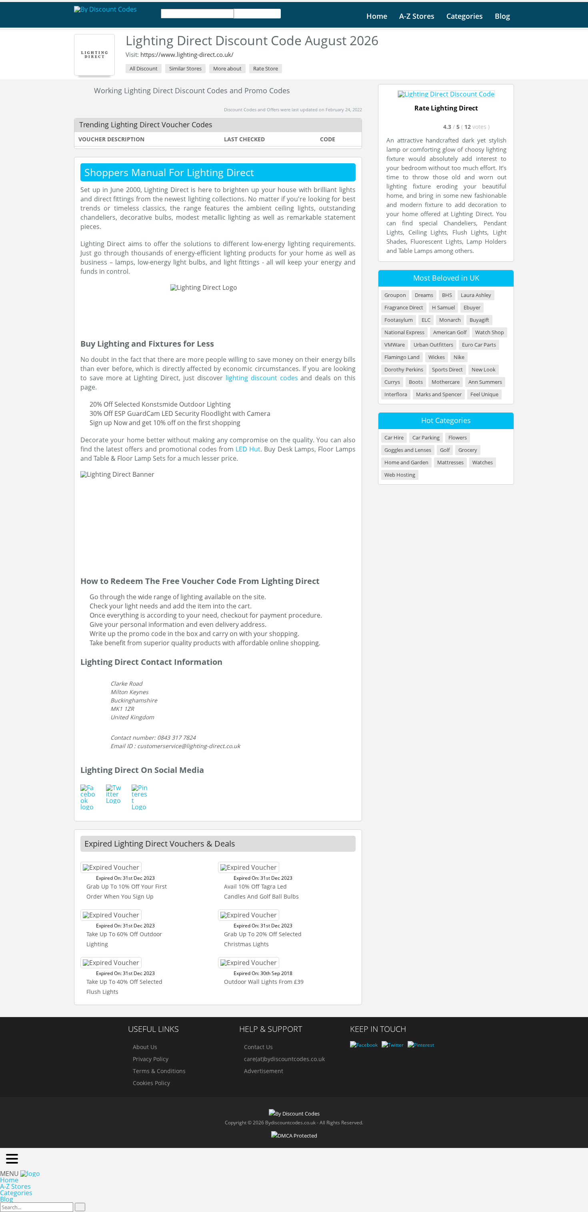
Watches (482, 462)
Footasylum (398, 320)
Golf (445, 450)
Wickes (436, 357)
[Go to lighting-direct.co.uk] (446, 94)
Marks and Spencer (439, 394)
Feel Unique (484, 394)
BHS (447, 295)
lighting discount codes (263, 377)
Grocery (467, 450)
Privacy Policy (150, 1059)
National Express (404, 332)
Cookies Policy (151, 1083)
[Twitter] (393, 1044)
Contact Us (258, 1047)
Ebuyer (472, 307)
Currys (392, 382)
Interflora (395, 394)
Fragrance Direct (403, 307)
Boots (416, 382)
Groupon (395, 295)
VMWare (394, 344)
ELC (426, 320)
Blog (502, 16)
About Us (145, 1047)
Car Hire (394, 437)
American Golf (449, 332)
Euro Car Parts (479, 344)
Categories (464, 16)
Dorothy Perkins (403, 369)
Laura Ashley (476, 295)
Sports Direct (447, 369)
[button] (12, 1159)
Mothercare (446, 382)
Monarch (450, 320)
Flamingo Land (402, 357)
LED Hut (248, 449)
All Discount (144, 68)
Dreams (424, 295)
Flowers (457, 437)
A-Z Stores (416, 16)
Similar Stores (185, 68)
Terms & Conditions (159, 1071)
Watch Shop (489, 332)
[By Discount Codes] (105, 9)
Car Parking (426, 437)
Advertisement (263, 1071)
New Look (484, 369)
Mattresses (450, 462)
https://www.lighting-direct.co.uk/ (187, 54)
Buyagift (479, 320)
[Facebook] (364, 1044)
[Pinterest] (421, 1044)
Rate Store (265, 68)
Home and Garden (406, 462)
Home (376, 16)
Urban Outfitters (433, 344)
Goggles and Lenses (407, 450)
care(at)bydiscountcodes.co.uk (284, 1059)
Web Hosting (399, 475)
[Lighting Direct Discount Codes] (94, 55)
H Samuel (443, 307)
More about (227, 68)
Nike (459, 357)
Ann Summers (485, 382)
